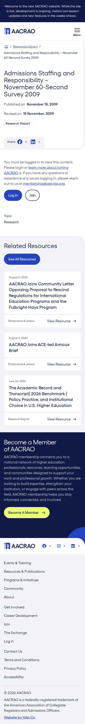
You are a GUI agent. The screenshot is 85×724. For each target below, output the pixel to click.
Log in (9, 641)
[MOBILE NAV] (77, 31)
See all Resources (22, 259)
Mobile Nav (77, 31)
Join (32, 195)
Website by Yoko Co (19, 717)
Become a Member (23, 512)
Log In (13, 195)
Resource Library (25, 46)
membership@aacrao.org (44, 183)
